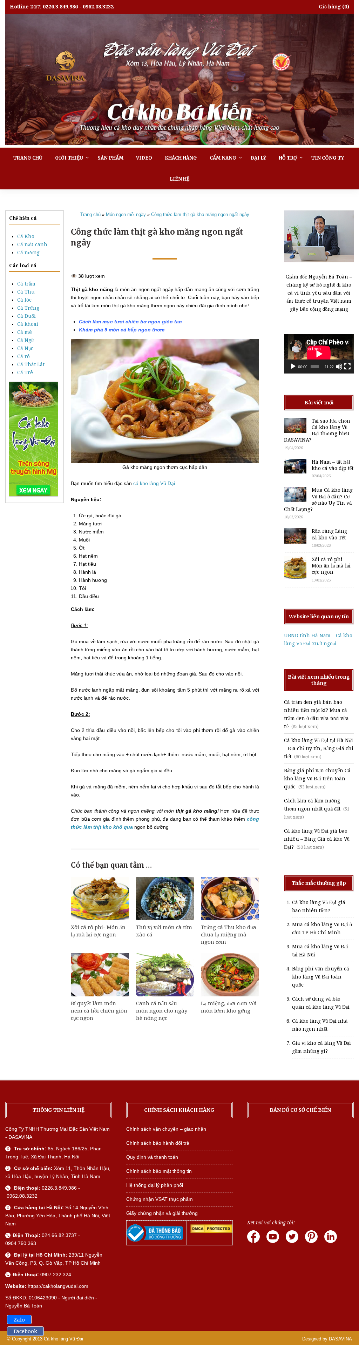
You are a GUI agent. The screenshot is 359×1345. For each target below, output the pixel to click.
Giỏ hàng (330, 6)
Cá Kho (25, 236)
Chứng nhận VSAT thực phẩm (159, 1199)
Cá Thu (26, 292)
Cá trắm (26, 284)
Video (144, 158)
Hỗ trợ (288, 158)
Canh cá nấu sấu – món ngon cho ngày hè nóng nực (161, 1010)
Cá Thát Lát (31, 364)
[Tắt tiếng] (339, 366)
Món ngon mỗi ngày (126, 214)
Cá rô (23, 356)
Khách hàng (181, 158)
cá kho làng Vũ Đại (154, 483)
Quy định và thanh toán (152, 1157)
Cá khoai (27, 324)
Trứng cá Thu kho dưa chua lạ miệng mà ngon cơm (228, 934)
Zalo (19, 1320)
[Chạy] (293, 366)
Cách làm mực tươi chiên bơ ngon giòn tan (130, 321)
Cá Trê (25, 372)
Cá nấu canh (32, 244)
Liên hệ (179, 179)
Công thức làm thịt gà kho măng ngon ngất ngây (200, 214)
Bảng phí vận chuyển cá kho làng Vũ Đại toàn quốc (320, 977)
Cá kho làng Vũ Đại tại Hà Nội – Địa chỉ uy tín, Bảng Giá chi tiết (318, 748)
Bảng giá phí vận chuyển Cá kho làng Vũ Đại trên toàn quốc (317, 778)
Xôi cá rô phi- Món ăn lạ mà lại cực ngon (331, 566)
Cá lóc (24, 300)
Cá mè (24, 332)
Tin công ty (327, 158)
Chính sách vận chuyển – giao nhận (166, 1129)
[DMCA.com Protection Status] (211, 1231)
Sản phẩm (110, 158)
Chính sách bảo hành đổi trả (157, 1143)
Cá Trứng (28, 308)
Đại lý (258, 158)
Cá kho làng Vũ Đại (63, 1338)
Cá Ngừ (25, 340)
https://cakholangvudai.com (58, 1286)
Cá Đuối (26, 316)
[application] (319, 354)
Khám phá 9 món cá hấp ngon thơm (121, 329)
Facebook (25, 1331)
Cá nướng (28, 252)
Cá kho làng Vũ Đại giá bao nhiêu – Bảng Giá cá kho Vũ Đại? (317, 839)
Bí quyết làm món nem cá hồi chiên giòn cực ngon (99, 1010)
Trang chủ (27, 158)
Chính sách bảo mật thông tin (159, 1171)
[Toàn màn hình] (347, 366)
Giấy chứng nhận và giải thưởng (162, 1213)
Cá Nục (25, 348)
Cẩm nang (223, 158)
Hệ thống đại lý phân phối (154, 1185)
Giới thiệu (69, 158)
